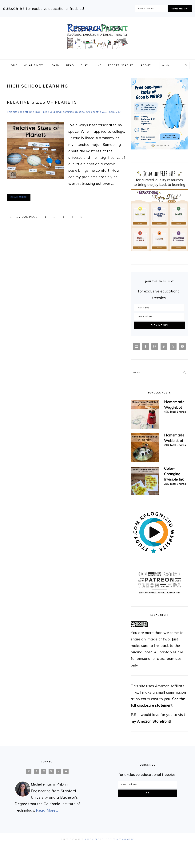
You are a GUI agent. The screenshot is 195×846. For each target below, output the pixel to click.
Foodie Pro (92, 839)
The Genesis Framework (118, 839)
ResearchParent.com (97, 37)
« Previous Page (23, 216)
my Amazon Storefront (150, 721)
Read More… (47, 810)
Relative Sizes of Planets (42, 102)
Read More (18, 197)
